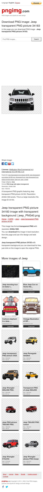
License (11, 474)
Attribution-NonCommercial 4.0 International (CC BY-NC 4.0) (17, 170)
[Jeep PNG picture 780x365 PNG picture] (10, 409)
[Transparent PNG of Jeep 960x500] (31, 375)
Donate (23, 474)
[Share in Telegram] (6, 163)
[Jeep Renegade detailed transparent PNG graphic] (31, 340)
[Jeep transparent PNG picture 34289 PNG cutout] (10, 340)
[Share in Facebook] (3, 163)
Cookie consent (32, 474)
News (17, 474)
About (4, 474)
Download (10, 292)
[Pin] (9, 163)
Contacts (5, 476)
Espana (17, 3)
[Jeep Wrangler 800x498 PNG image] (10, 375)
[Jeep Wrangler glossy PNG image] (31, 444)
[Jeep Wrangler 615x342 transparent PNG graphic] (10, 444)
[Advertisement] (21, 64)
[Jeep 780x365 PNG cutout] (31, 409)
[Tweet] (12, 163)
